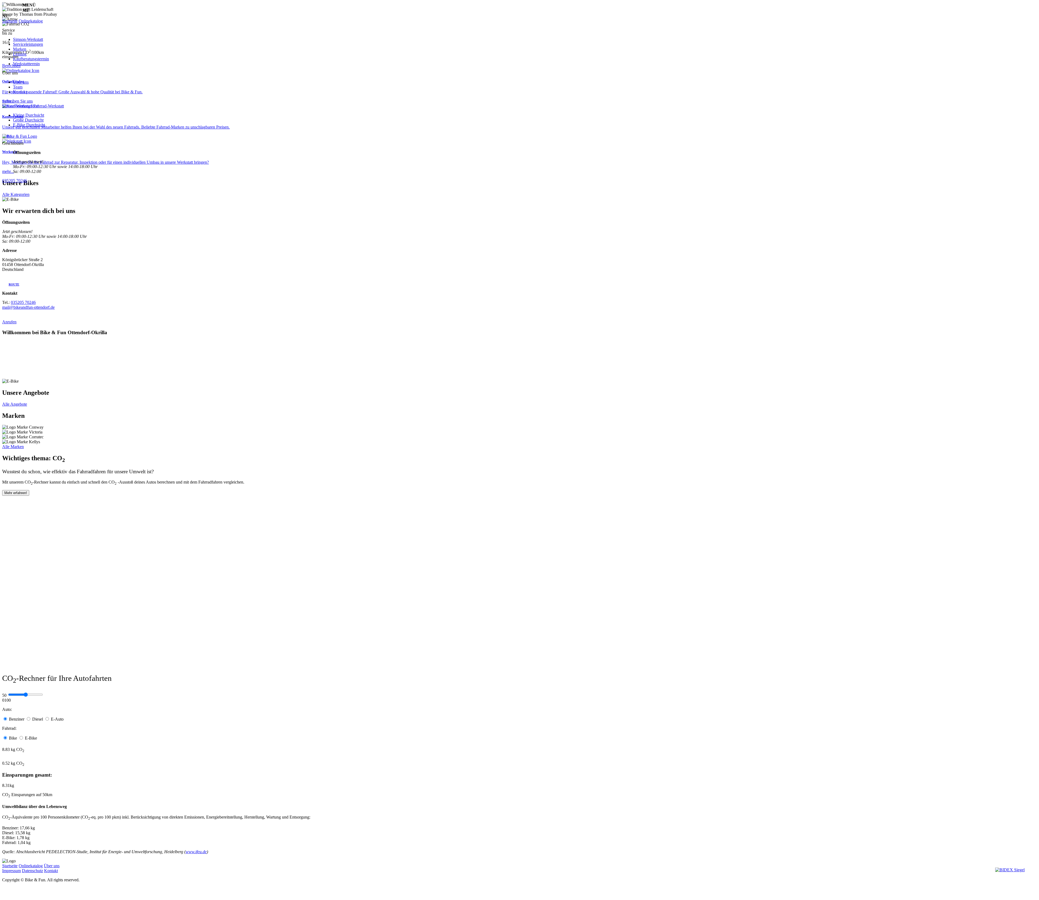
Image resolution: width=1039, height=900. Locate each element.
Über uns (21, 82)
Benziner (17, 719)
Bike (13, 738)
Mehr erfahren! (15, 493)
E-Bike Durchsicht (29, 125)
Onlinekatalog (31, 21)
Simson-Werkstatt (28, 39)
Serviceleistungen (28, 44)
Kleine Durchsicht (28, 115)
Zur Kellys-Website (57, 441)
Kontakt (20, 92)
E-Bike (31, 738)
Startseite (10, 21)
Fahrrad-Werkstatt (48, 106)
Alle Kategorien (15, 194)
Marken (19, 49)
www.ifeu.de (196, 851)
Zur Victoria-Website (61, 432)
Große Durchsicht (28, 120)
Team (17, 87)
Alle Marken (13, 446)
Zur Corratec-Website (63, 437)
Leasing (20, 54)
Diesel (38, 719)
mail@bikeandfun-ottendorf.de (28, 307)
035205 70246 (14, 180)
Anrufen (9, 322)
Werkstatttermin (26, 63)
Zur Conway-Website (63, 427)
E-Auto (57, 719)
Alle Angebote (14, 404)
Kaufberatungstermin (31, 59)
